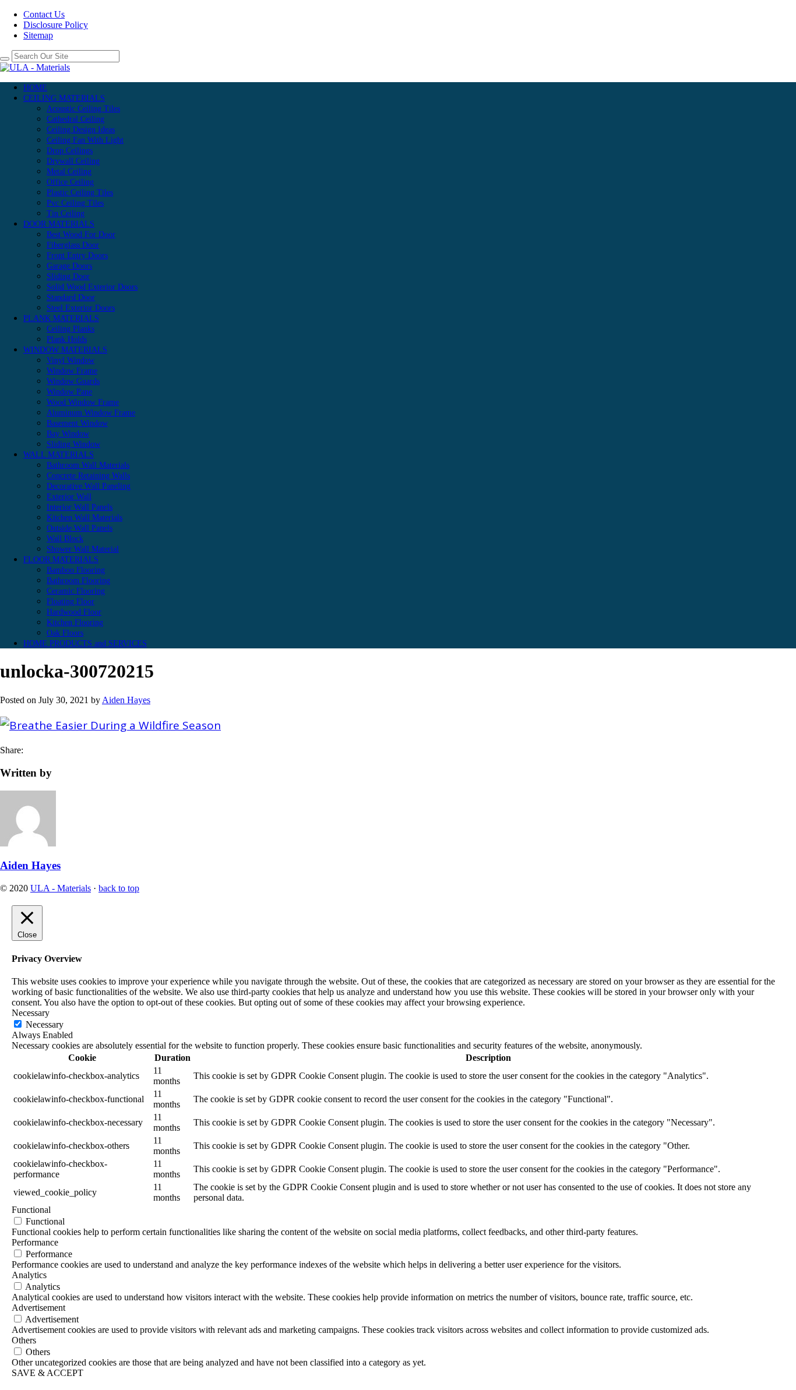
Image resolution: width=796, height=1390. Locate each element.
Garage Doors (69, 266)
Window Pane (69, 391)
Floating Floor (70, 601)
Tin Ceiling (65, 213)
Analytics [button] (29, 1275)
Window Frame (72, 370)
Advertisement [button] (38, 1308)
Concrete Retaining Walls (88, 475)
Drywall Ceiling (73, 161)
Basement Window (77, 423)
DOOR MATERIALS (58, 224)
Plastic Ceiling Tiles (80, 192)
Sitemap (38, 35)
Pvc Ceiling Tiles (75, 203)
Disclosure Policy (55, 25)
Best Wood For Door (81, 234)
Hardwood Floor (74, 612)
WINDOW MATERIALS (65, 349)
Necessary (45, 1024)
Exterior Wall (69, 496)
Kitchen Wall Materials (84, 517)
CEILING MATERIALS (64, 98)
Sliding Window (73, 444)
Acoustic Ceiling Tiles (83, 108)
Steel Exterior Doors (81, 308)
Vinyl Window (70, 360)
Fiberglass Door (73, 245)
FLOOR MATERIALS (60, 559)
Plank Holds (67, 339)
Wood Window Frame (83, 402)
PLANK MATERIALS (61, 318)
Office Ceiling (70, 182)
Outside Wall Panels (79, 528)
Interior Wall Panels (79, 507)
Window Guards (73, 381)
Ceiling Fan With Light (85, 140)
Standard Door (71, 297)
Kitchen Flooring (75, 622)
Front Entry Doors (77, 255)
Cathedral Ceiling (75, 119)
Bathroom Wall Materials (88, 465)
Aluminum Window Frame (91, 412)
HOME (35, 87)
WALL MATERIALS (58, 454)
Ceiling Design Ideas (81, 129)
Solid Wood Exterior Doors (92, 287)
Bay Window (68, 433)
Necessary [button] (31, 1013)
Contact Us (44, 14)
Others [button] (24, 1340)
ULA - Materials (60, 888)
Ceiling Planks (70, 328)
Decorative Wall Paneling (89, 486)
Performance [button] (35, 1242)
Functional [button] (31, 1210)
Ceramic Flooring (76, 591)
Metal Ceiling (69, 171)
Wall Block (65, 538)
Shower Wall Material (83, 549)
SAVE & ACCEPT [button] (47, 1373)
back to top (118, 888)
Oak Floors (65, 633)
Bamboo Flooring (76, 570)
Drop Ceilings (70, 150)
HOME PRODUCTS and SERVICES (85, 643)
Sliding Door (68, 276)
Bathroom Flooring (78, 580)
